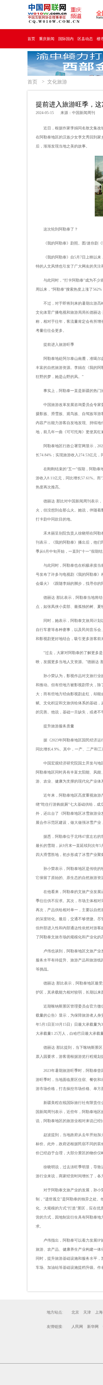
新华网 (93, 1327)
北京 (75, 1312)
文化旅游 (57, 82)
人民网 (77, 1327)
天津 (87, 1312)
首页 (31, 39)
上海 (99, 1312)
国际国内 (66, 39)
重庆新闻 (46, 39)
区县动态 (85, 39)
